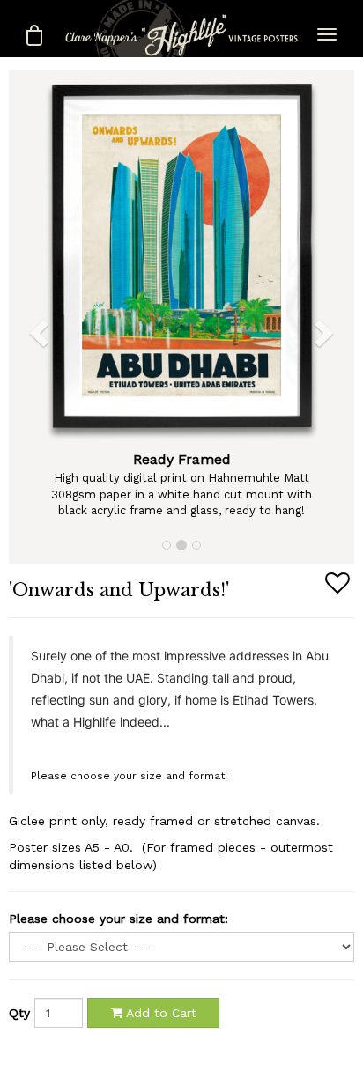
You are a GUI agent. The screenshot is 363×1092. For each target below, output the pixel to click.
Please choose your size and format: (118, 918)
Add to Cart (159, 1013)
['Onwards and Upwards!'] (181, 256)
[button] (26, 317)
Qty (19, 1013)
